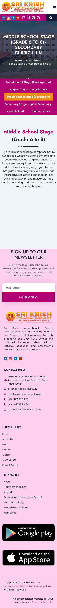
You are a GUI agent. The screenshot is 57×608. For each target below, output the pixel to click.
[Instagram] (9, 18)
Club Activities (41, 111)
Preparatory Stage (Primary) (28, 89)
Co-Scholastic (16, 111)
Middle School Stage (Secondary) (28, 96)
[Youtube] (18, 18)
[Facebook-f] (4, 18)
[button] (54, 7)
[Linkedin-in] (13, 18)
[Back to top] (51, 602)
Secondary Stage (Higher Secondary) (29, 104)
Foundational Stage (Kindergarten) (28, 82)
